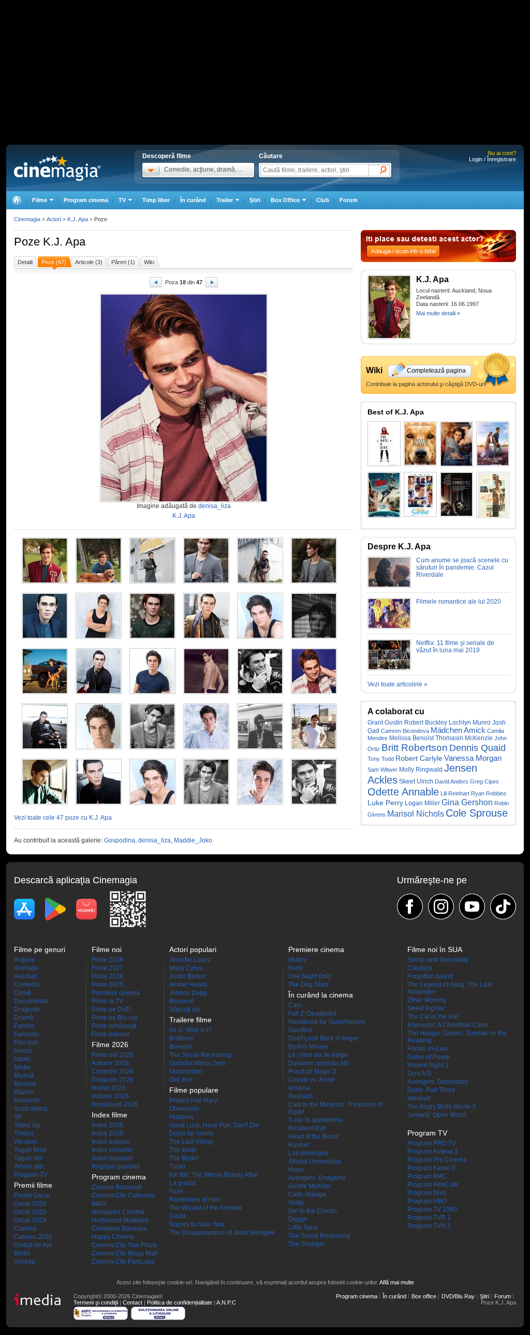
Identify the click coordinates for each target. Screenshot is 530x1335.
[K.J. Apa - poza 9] (152, 636)
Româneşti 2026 (115, 1104)
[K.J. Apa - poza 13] (45, 692)
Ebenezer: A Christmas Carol (447, 1025)
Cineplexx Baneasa (119, 1228)
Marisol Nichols (415, 813)
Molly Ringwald (421, 769)
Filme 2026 (107, 976)
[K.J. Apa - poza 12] (314, 636)
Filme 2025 (107, 984)
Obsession (184, 1108)
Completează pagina (436, 370)
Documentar (31, 1001)
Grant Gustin (385, 722)
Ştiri (254, 200)
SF (18, 1117)
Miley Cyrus (185, 968)
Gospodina (119, 840)
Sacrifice (300, 1030)
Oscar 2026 (30, 1203)
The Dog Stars (308, 984)
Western (25, 1141)
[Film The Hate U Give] (384, 443)
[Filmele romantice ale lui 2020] (389, 627)
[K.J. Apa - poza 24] (314, 747)
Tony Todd (380, 759)
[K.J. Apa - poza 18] (314, 692)
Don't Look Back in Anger (323, 1038)
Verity (296, 1202)
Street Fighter (426, 1008)
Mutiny (297, 959)
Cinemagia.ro (57, 168)
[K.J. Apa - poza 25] (45, 802)
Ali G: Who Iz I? (190, 1030)
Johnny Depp (188, 992)
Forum (349, 200)
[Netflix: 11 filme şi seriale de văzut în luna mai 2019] (389, 668)
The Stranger (306, 1244)
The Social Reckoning (200, 1054)
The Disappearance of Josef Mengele (222, 1232)
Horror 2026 (109, 1088)
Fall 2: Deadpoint (312, 1013)
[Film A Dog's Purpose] (420, 443)
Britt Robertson (414, 747)
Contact (132, 1302)
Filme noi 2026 (113, 1054)
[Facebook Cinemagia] (410, 906)
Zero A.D (419, 1073)
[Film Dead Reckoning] (492, 494)
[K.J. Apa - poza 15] (152, 692)
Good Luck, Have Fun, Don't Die (214, 1125)
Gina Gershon (467, 802)
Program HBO (427, 1201)
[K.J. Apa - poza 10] (206, 636)
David (177, 1216)
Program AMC (427, 1176)
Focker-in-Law (427, 1048)
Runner (299, 1144)
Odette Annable (403, 791)
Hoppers (181, 1117)
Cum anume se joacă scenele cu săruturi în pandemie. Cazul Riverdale (462, 567)
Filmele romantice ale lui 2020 (458, 601)
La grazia (182, 1183)
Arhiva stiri (28, 1166)
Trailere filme (190, 1020)
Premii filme (33, 1185)
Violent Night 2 (428, 1065)
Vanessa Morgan (473, 758)
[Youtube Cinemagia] (472, 906)
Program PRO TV (431, 1143)
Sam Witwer (382, 769)
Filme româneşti (114, 1026)
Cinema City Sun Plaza (124, 1245)
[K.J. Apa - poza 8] (99, 636)
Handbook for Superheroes (326, 1021)
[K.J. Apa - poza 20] (99, 747)
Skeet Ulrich (416, 781)
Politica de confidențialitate (179, 1302)
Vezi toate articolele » (397, 684)
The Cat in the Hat (432, 1016)
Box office (423, 1296)
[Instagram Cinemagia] (441, 906)
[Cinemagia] (16, 200)
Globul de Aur (33, 1245)
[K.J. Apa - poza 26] (99, 802)
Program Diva (426, 1192)
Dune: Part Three (431, 1090)
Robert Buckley (425, 722)
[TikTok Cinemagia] (503, 906)
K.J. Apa (64, 241)
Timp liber (156, 200)
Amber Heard (188, 984)
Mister (22, 1067)
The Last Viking (191, 1141)
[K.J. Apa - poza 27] (152, 802)
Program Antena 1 (432, 1151)
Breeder (180, 1046)
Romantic (27, 1100)
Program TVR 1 (429, 1217)
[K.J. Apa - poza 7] (45, 636)
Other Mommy (427, 1000)
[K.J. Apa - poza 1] (45, 581)
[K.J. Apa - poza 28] (206, 802)
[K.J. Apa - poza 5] (260, 581)
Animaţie (26, 968)
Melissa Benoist (411, 738)
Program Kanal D (431, 1168)
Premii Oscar (32, 1195)
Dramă (23, 1017)
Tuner (177, 1166)
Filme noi (107, 949)
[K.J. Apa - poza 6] (314, 581)
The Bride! (183, 1158)
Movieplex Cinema (118, 1212)
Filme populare (193, 1090)
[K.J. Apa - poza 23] (260, 747)
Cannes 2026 (33, 1236)
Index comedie (112, 1150)
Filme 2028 (107, 959)
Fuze (176, 1191)
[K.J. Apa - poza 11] (260, 636)
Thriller (24, 1133)
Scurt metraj (31, 1108)
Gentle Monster (309, 1186)
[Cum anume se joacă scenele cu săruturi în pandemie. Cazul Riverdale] (389, 585)
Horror (23, 1050)
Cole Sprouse (477, 813)
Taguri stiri (28, 1158)
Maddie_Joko (193, 840)
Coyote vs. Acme (311, 1079)
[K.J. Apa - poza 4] (206, 581)
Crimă (22, 992)
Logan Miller (422, 803)
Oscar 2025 (30, 1212)
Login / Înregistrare (492, 159)
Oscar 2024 (30, 1220)
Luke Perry (385, 803)
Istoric (22, 1059)
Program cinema (86, 200)
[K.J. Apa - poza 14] (99, 692)
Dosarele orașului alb (318, 1063)
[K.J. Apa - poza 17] (260, 692)
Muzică (24, 1075)
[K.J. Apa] (389, 337)
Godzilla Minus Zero (197, 1063)
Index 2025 (107, 1133)
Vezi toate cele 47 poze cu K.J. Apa (63, 817)
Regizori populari (116, 1166)
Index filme (109, 1115)
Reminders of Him (194, 1199)
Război (24, 1092)
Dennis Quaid (477, 747)
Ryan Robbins (489, 793)
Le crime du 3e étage (318, 1054)
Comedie (27, 984)
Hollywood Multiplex (120, 1220)
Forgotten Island (430, 976)
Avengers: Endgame (317, 1177)
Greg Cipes (484, 781)
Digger (297, 1219)
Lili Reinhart (454, 793)
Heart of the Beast (313, 1136)
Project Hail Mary (193, 1100)
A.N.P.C (226, 1302)
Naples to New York (197, 1224)
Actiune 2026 (110, 1063)
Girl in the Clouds (312, 1211)
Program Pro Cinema (437, 1159)
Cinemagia (27, 219)
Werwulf (418, 1098)
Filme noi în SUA (434, 949)
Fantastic (26, 1034)
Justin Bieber (187, 976)
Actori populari (112, 1158)
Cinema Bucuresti (117, 1187)
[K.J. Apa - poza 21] (152, 747)
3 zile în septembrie (315, 1120)
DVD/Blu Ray (458, 1296)
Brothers (181, 1038)
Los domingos (308, 1153)
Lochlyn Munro (470, 722)
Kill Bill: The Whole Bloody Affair (214, 1174)
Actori (54, 219)
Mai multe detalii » (438, 313)
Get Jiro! (181, 1079)
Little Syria (303, 1227)
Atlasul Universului (314, 1161)
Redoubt (300, 1096)
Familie (24, 1026)
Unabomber (186, 1071)
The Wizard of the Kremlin (205, 1207)
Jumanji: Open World (436, 1114)
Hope (296, 1169)
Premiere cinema (116, 992)
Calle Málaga (307, 1194)
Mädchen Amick (458, 730)
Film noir (26, 1042)
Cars (295, 1005)
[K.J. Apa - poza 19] (45, 747)
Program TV (31, 1174)
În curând (193, 200)
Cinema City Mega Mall (124, 1253)
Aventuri (25, 976)
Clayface (419, 968)
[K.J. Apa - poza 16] (206, 692)
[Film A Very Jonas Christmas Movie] (384, 494)
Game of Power (429, 1057)
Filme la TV (107, 1001)
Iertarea (299, 1088)
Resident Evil (307, 1128)
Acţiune (24, 959)
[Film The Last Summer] (420, 494)
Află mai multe (396, 1282)
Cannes (25, 1228)
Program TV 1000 (432, 1209)
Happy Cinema (113, 1236)
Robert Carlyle (419, 758)
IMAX (99, 1203)
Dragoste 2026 (113, 1079)
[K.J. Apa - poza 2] (99, 581)
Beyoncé (181, 1001)
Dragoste (27, 1009)
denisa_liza (214, 506)
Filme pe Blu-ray (115, 1017)
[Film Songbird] (456, 494)
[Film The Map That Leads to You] (492, 443)
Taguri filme (30, 1150)
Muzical (25, 1083)
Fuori (295, 968)
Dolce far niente (191, 1133)
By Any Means (308, 1046)
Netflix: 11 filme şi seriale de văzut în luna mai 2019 (455, 646)
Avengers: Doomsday (437, 1081)
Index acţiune (110, 1141)
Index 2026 (107, 1125)
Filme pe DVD (111, 1009)
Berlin (22, 1253)
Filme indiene (111, 1034)
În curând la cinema (320, 995)
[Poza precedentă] (156, 283)
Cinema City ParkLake (123, 1261)
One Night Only (309, 976)
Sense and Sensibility (437, 959)
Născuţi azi (184, 1009)
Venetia (24, 1261)
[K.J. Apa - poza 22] (206, 747)
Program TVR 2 (429, 1226)
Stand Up (27, 1125)
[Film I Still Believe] (456, 444)
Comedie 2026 (113, 1071)
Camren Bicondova (405, 731)
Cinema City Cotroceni (123, 1195)
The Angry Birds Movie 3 (441, 1106)
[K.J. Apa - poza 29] (260, 802)
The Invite (183, 1150)
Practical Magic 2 (312, 1071)
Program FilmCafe (433, 1184)
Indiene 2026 (110, 1096)
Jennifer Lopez (190, 959)
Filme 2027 (107, 968)
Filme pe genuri (39, 949)
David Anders (451, 781)
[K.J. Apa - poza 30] (314, 802)
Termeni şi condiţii (95, 1302)
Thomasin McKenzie (464, 738)
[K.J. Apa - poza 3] (152, 581)
